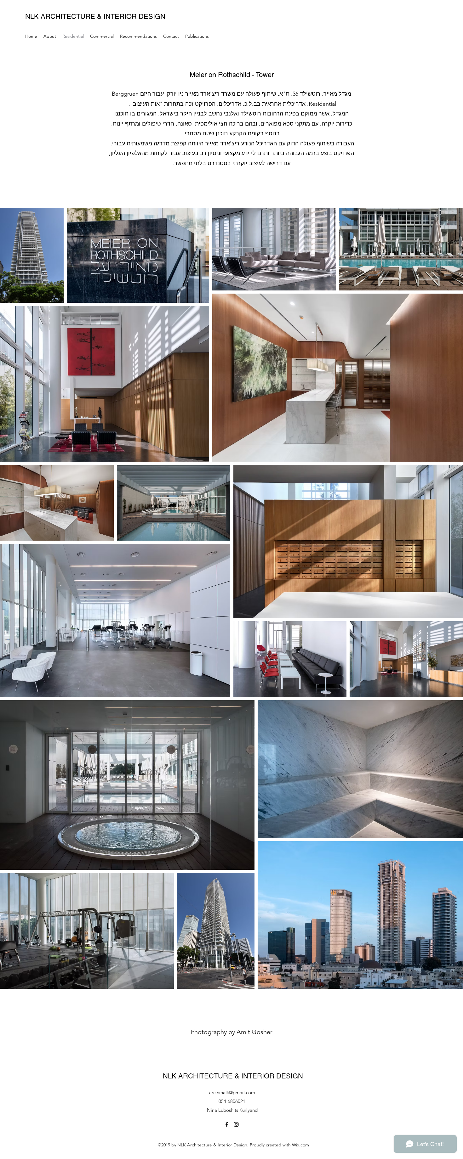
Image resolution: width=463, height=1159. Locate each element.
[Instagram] (236, 1124)
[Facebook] (227, 1124)
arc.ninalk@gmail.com (232, 1092)
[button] (197, 36)
